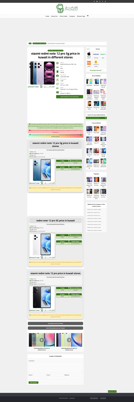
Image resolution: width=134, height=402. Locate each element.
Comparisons (103, 398)
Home (47, 16)
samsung (96, 58)
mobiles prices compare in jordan (94, 218)
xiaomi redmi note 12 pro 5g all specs (69, 97)
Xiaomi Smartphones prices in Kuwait (55, 328)
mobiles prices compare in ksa (93, 212)
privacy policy (72, 398)
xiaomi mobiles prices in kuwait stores (55, 50)
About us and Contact (63, 398)
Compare (72, 16)
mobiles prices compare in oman (94, 224)
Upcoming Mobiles (94, 398)
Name (31, 375)
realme (96, 66)
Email (49, 375)
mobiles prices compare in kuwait (39, 43)
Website (66, 375)
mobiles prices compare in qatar (94, 227)
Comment (31, 361)
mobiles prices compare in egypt (94, 209)
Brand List (54, 16)
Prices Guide (63, 16)
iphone (89, 58)
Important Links (112, 391)
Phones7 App (81, 16)
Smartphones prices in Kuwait (55, 323)
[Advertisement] (67, 30)
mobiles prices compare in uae (93, 215)
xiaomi (88, 66)
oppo (103, 58)
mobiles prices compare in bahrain (94, 230)
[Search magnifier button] (105, 118)
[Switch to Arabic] (87, 15)
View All (88, 49)
